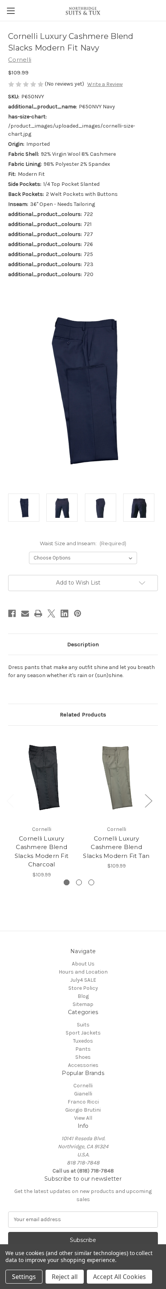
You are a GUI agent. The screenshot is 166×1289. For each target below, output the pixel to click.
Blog (83, 996)
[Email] (25, 613)
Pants (83, 1049)
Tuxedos (83, 1041)
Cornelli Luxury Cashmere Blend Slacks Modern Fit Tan (116, 847)
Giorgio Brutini (83, 1110)
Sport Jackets (83, 1033)
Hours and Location (83, 972)
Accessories (83, 1065)
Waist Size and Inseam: (83, 543)
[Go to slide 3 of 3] (91, 882)
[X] (51, 613)
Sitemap (83, 1004)
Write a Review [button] (105, 84)
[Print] (38, 613)
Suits (83, 1024)
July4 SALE (83, 980)
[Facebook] (12, 613)
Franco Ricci (83, 1102)
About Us (83, 963)
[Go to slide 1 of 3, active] (66, 882)
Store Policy (83, 988)
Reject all (65, 1276)
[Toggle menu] (10, 10)
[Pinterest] (77, 613)
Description (83, 644)
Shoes (83, 1057)
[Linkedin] (64, 613)
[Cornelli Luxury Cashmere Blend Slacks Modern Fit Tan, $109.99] (116, 777)
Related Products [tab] (83, 714)
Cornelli (83, 1085)
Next (148, 800)
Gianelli (83, 1093)
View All (83, 1118)
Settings (24, 1276)
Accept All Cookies (119, 1276)
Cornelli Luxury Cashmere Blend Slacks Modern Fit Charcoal (41, 851)
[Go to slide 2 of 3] (79, 882)
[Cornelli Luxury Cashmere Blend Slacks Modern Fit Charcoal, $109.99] (41, 777)
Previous (10, 800)
